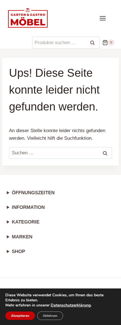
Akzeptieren (20, 315)
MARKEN (22, 237)
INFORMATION (28, 207)
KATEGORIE (25, 222)
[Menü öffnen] (105, 18)
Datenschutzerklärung (71, 305)
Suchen (94, 43)
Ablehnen (50, 315)
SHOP (18, 251)
